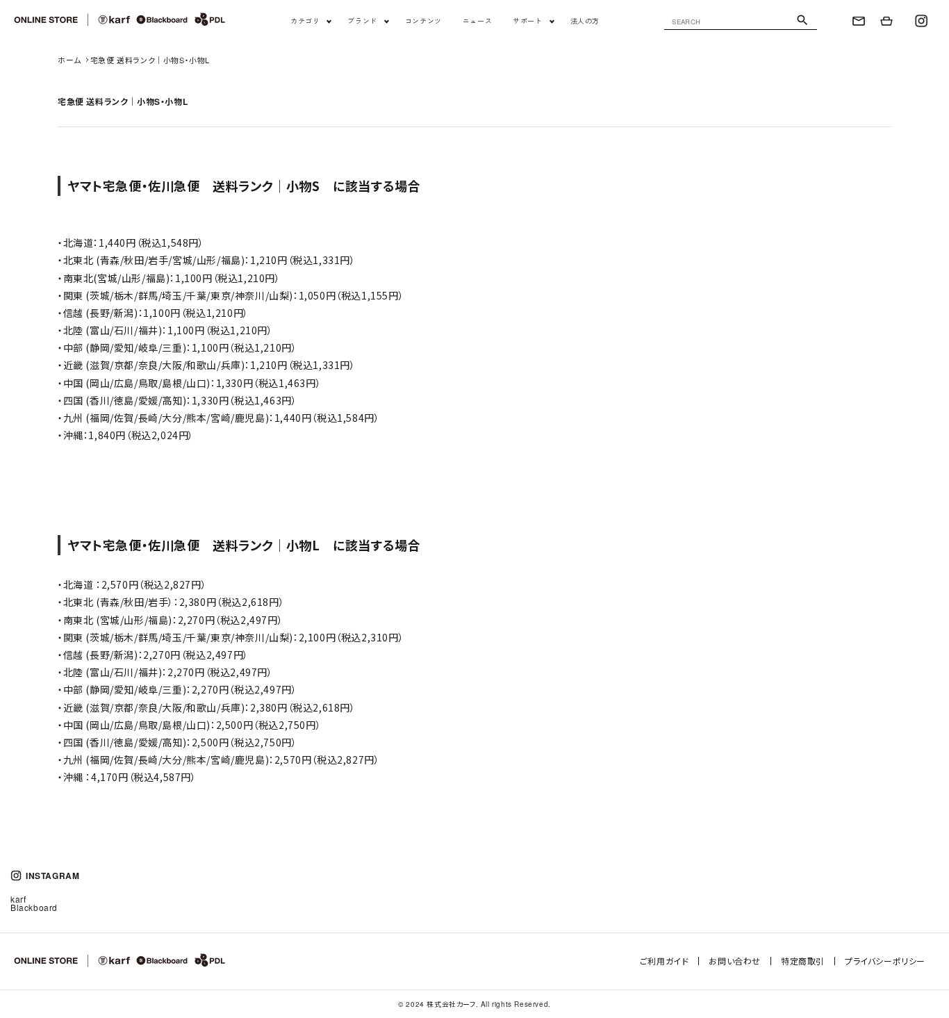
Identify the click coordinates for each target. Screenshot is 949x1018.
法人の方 (585, 21)
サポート (527, 21)
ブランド (362, 21)
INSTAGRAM (52, 875)
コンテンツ (423, 21)
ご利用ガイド (664, 961)
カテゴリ (305, 21)
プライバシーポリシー (885, 961)
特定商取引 (803, 961)
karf (18, 899)
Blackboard (34, 907)
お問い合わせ (735, 961)
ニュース (477, 21)
